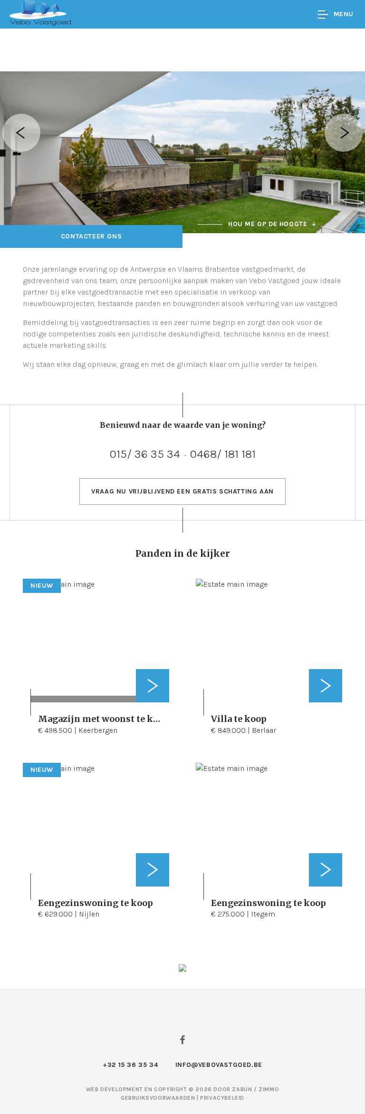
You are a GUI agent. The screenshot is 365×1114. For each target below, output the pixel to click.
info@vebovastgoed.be (218, 1065)
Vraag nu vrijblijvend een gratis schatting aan (182, 491)
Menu (344, 14)
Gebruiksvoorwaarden (159, 1097)
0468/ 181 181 (223, 454)
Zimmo (269, 1089)
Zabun (242, 1089)
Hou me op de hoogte (267, 224)
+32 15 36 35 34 (130, 1065)
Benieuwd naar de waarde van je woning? (183, 425)
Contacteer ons (91, 236)
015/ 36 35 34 (145, 454)
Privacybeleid (222, 1097)
